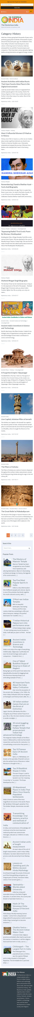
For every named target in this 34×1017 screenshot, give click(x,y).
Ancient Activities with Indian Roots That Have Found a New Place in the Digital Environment (15, 84)
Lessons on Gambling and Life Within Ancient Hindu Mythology (21, 866)
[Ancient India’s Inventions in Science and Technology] (17, 309)
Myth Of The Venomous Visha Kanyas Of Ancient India (21, 907)
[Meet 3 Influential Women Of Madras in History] (17, 117)
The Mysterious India (9, 25)
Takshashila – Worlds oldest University (19, 887)
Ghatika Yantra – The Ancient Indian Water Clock (21, 929)
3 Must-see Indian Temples (21, 600)
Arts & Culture (14, 79)
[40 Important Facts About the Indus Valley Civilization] (8, 690)
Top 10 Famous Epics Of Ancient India (20, 751)
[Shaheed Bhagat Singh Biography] (17, 265)
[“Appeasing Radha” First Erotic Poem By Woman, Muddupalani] (17, 216)
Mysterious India (5, 101)
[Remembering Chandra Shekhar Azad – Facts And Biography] (17, 168)
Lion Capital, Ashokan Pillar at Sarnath (16, 419)
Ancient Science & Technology (18, 321)
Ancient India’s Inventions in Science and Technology (19, 643)
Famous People (5, 130)
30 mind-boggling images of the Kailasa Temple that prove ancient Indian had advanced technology (16, 729)
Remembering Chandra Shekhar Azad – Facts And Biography (17, 185)
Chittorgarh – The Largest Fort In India (22, 947)
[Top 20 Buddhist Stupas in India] (8, 776)
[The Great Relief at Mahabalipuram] (17, 495)
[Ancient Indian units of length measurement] (8, 849)
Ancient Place (5, 370)
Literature (13, 229)
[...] (16, 575)
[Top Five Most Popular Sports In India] (8, 588)
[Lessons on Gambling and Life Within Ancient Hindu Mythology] (8, 870)
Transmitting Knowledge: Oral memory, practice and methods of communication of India (16, 819)
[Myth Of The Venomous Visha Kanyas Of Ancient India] (8, 911)
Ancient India (5, 79)
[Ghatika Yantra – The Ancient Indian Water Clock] (8, 935)
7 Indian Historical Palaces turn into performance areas (21, 622)
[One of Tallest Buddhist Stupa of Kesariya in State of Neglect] (8, 668)
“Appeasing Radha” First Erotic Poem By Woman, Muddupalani (15, 232)
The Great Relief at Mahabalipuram (15, 511)
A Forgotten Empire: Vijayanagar (14, 373)
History (13, 130)
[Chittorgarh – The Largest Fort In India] (8, 954)
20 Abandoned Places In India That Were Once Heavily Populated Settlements (21, 792)
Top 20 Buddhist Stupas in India (20, 769)
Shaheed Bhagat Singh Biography (14, 281)
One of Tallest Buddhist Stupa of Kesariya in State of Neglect (21, 664)
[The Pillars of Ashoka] (17, 451)
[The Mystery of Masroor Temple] (8, 566)
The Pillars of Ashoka (9, 467)
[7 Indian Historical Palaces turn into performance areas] (8, 628)
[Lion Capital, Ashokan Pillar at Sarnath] (17, 403)
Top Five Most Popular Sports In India (20, 582)
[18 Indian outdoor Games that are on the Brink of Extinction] (8, 709)
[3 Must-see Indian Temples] (8, 607)
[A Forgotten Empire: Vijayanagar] (17, 357)
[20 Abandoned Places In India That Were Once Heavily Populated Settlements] (8, 795)
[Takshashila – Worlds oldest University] (8, 892)
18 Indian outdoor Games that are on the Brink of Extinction (21, 705)
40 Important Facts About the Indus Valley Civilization (21, 684)
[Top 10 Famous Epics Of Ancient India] (8, 757)
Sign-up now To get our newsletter (17, 2)
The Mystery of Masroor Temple (20, 560)
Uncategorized (22, 229)
